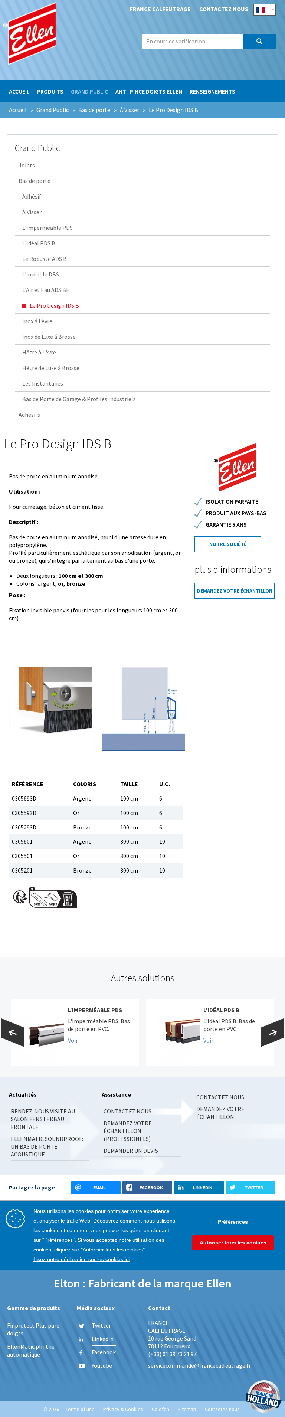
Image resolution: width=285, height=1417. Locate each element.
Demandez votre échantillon (234, 591)
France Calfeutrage (160, 9)
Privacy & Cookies (123, 1409)
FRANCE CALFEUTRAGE (60, 35)
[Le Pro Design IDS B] (50, 709)
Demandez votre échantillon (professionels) (128, 1130)
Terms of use (80, 1409)
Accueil (19, 91)
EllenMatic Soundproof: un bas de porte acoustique (47, 1146)
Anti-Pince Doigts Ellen (148, 91)
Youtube (102, 1365)
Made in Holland (264, 1397)
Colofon (160, 1409)
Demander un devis (131, 1150)
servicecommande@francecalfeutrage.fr (199, 1365)
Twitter (101, 1325)
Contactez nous (223, 9)
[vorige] (12, 1032)
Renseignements (212, 91)
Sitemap (187, 1409)
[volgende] (272, 1032)
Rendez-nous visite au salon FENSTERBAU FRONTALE (43, 1118)
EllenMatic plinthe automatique (31, 1350)
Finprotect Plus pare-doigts (34, 1329)
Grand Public (89, 91)
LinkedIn (103, 1338)
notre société (227, 544)
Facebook (104, 1352)
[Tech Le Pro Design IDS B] (143, 709)
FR (264, 9)
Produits (50, 91)
